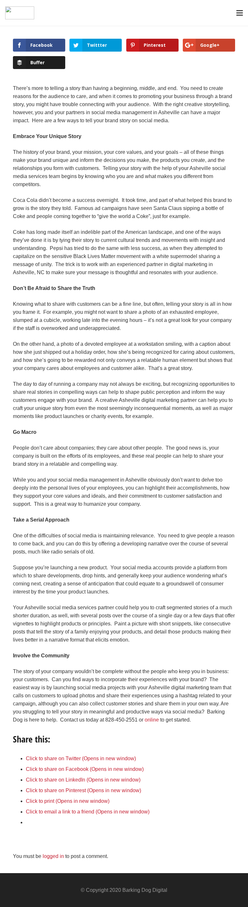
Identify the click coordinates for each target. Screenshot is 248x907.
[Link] (19, 12)
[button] (19, 12)
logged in (53, 856)
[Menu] (239, 13)
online (152, 720)
